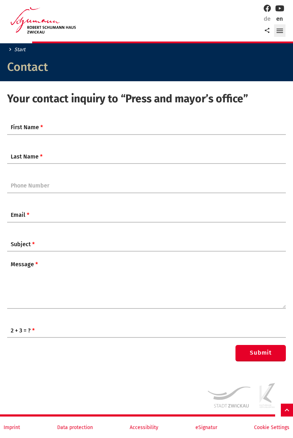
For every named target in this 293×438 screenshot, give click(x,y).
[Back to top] (287, 410)
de (267, 19)
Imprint (12, 427)
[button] (279, 30)
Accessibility (144, 427)
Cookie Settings (271, 427)
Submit (261, 352)
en (279, 19)
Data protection (75, 427)
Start (19, 50)
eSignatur (206, 427)
